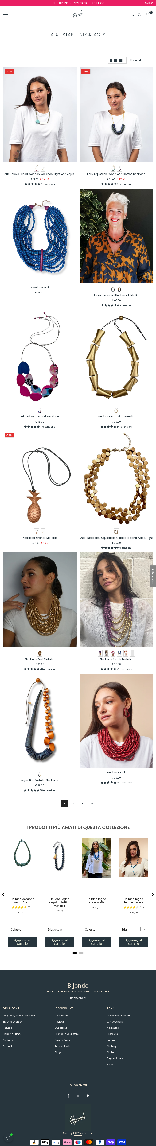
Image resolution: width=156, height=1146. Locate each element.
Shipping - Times (12, 1034)
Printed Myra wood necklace (40, 416)
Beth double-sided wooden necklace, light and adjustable (42, 174)
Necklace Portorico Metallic (116, 416)
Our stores (61, 1027)
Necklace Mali (40, 287)
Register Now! (78, 997)
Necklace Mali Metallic (39, 659)
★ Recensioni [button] (152, 576)
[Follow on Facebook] (68, 1096)
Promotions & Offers (119, 1015)
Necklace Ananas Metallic (40, 538)
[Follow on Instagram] (78, 1096)
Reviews (59, 1021)
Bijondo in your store (67, 1034)
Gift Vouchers (115, 1021)
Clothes (111, 1052)
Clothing (111, 1046)
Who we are (62, 1015)
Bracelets (112, 1034)
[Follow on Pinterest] (87, 1096)
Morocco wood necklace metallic (116, 295)
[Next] (91, 803)
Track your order (12, 1021)
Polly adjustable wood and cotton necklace (116, 174)
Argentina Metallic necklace (39, 780)
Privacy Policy (62, 1040)
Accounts (8, 1046)
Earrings (111, 1040)
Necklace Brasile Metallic (116, 659)
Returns (7, 1027)
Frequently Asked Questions (19, 1015)
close (8, 3)
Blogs (58, 1052)
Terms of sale (63, 1046)
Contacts (8, 1040)
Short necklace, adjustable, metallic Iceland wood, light (116, 538)
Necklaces (113, 1027)
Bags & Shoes (115, 1058)
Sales (110, 1064)
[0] (147, 14)
